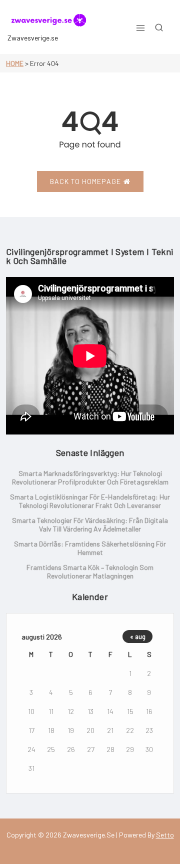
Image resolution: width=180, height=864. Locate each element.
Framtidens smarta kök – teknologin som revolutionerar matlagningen (90, 571)
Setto (165, 834)
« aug (138, 636)
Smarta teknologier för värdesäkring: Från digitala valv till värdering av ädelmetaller (90, 524)
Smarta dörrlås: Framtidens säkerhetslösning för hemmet (90, 548)
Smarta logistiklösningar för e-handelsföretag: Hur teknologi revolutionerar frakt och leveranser (90, 501)
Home (15, 63)
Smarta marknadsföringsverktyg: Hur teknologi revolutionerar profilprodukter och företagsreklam (90, 477)
